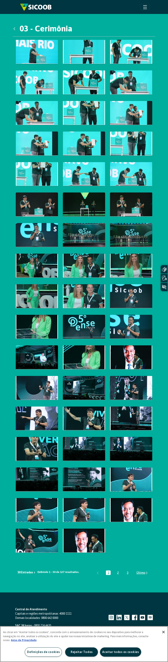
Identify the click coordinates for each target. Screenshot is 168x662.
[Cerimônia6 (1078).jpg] (131, 204)
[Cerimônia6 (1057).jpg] (37, 174)
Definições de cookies (43, 652)
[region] (84, 644)
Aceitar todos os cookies (120, 652)
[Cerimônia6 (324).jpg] (37, 479)
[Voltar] (15, 28)
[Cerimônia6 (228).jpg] (131, 388)
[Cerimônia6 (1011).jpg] (37, 52)
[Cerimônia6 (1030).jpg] (84, 82)
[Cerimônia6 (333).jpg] (131, 479)
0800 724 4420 (42, 625)
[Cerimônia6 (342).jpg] (37, 510)
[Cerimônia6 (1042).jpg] (84, 113)
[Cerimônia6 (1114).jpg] (37, 266)
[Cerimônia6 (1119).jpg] (84, 266)
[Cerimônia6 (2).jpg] (84, 357)
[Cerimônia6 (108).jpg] (37, 235)
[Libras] (164, 269)
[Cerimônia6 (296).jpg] (131, 419)
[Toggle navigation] (145, 7)
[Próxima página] (142, 572)
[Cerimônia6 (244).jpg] (37, 419)
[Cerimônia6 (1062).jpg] (84, 174)
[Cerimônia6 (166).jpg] (131, 327)
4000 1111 (65, 613)
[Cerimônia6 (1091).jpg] (84, 235)
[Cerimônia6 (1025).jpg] (37, 82)
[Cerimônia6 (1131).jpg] (37, 296)
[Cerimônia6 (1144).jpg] (84, 296)
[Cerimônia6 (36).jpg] (131, 510)
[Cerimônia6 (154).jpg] (84, 327)
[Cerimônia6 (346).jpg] (84, 510)
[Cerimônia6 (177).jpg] (37, 357)
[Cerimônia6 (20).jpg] (131, 357)
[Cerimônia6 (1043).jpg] (131, 113)
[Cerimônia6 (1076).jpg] (84, 204)
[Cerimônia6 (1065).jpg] (131, 174)
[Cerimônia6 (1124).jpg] (131, 266)
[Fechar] (163, 632)
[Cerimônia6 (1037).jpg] (37, 113)
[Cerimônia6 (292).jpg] (84, 419)
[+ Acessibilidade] (164, 287)
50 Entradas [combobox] (25, 572)
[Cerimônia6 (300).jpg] (84, 449)
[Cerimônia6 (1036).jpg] (131, 82)
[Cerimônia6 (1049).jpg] (84, 144)
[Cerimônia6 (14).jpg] (37, 327)
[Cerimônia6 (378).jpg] (37, 541)
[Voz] (164, 278)
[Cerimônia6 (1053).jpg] (131, 144)
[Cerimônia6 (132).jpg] (131, 296)
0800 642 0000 (49, 618)
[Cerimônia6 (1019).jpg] (131, 52)
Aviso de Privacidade (24, 640)
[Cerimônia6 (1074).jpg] (37, 204)
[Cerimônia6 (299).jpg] (37, 449)
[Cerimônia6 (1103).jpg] (131, 235)
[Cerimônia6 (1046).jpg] (37, 144)
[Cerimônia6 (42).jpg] (84, 541)
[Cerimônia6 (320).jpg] (131, 449)
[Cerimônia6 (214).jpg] (84, 388)
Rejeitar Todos (82, 652)
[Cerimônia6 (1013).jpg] (84, 52)
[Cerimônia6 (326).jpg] (84, 479)
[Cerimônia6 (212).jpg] (37, 388)
